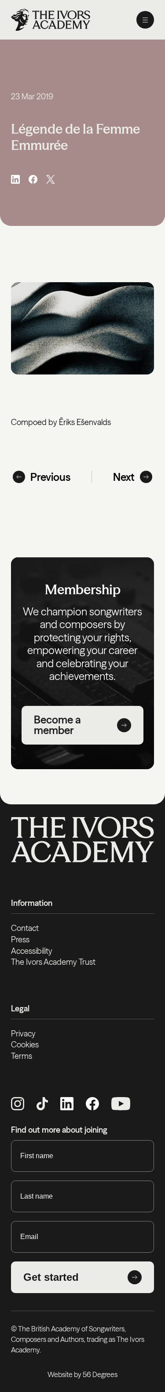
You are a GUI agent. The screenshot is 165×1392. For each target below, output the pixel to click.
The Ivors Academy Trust (53, 962)
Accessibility (31, 951)
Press (20, 939)
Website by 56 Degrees (82, 1374)
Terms (21, 1056)
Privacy (23, 1034)
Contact (25, 928)
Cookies (25, 1044)
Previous (50, 477)
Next (124, 477)
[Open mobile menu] (145, 20)
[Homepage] (50, 20)
